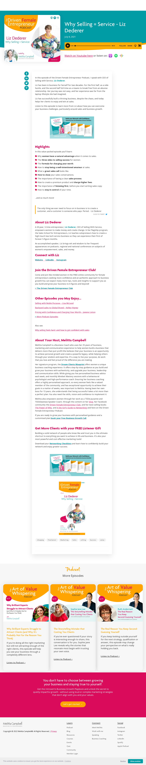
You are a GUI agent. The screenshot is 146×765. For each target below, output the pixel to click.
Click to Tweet (99, 214)
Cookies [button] (68, 761)
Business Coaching (99, 738)
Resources (71, 735)
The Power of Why (43, 407)
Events (69, 742)
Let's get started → (73, 704)
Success (93, 540)
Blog (68, 731)
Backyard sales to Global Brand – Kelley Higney (56, 307)
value (102, 540)
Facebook (121, 727)
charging (40, 540)
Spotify (120, 742)
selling (83, 540)
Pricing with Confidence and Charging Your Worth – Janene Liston (65, 312)
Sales (74, 540)
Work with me (97, 731)
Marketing (64, 540)
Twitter (120, 735)
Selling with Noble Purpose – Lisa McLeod (54, 303)
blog (91, 401)
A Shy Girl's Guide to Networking (72, 407)
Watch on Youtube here (79, 55)
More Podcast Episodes (46, 316)
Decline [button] (123, 761)
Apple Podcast (123, 746)
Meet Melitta (97, 727)
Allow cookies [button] (135, 761)
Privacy (54, 731)
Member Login (72, 753)
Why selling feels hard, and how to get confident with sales (62, 330)
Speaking (95, 735)
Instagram (121, 731)
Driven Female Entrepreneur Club (65, 404)
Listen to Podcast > (16, 663)
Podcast (70, 727)
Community (71, 750)
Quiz (68, 746)
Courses (70, 738)
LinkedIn (120, 738)
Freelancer (52, 540)
